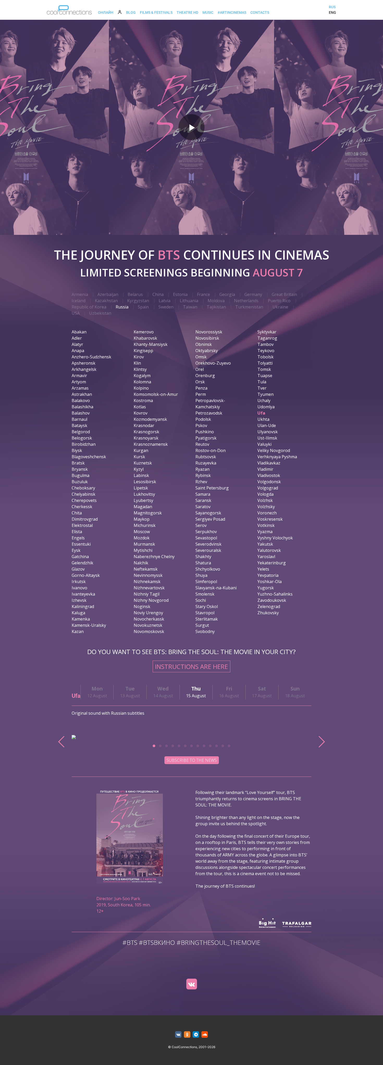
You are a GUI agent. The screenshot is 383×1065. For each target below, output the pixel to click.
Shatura (203, 563)
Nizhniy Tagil (146, 594)
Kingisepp (143, 350)
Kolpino (141, 388)
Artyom (79, 382)
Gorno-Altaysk (86, 575)
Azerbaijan (107, 294)
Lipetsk (141, 488)
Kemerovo (144, 332)
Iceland (78, 301)
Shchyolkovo (207, 569)
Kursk (139, 457)
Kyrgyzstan (138, 301)
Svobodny (205, 631)
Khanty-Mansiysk (151, 344)
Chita (77, 513)
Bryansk (80, 469)
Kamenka (81, 619)
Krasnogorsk (146, 432)
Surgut (202, 625)
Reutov (202, 444)
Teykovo (265, 350)
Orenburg (205, 375)
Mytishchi (143, 550)
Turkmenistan (249, 307)
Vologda (265, 494)
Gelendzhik (82, 563)
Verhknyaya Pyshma (277, 457)
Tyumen (265, 394)
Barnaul (79, 419)
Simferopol (206, 581)
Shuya (201, 575)
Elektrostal (82, 525)
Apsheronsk (83, 363)
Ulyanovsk (267, 432)
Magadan (143, 506)
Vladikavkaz (268, 463)
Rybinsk (203, 475)
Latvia (164, 301)
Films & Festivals (156, 12)
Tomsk (264, 369)
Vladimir (265, 469)
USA (76, 313)
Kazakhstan (106, 301)
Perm (200, 394)
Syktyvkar (266, 332)
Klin (137, 363)
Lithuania (189, 301)
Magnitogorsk (148, 513)
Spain (143, 307)
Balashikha (82, 407)
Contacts (259, 12)
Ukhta (263, 419)
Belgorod (81, 432)
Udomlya (266, 407)
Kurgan (141, 450)
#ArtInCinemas (232, 12)
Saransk (203, 500)
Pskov (201, 425)
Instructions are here (191, 666)
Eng (332, 12)
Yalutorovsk (269, 550)
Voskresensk (270, 519)
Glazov (78, 569)
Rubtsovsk (205, 457)
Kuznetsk (143, 463)
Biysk (77, 450)
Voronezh (267, 513)
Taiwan (190, 307)
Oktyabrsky (206, 350)
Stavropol (204, 613)
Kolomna (142, 382)
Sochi (200, 600)
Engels (78, 538)
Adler (77, 338)
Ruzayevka (205, 463)
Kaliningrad (83, 606)
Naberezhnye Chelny (154, 556)
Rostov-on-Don (210, 450)
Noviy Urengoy (148, 613)
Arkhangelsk (84, 369)
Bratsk (78, 463)
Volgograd (267, 488)
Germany (253, 294)
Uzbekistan (100, 313)
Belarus (135, 294)
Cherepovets (84, 500)
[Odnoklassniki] (187, 1034)
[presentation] (61, 741)
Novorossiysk (208, 332)
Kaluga (78, 613)
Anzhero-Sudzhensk (91, 357)
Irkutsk (79, 581)
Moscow (142, 531)
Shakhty (203, 556)
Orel (199, 369)
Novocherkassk (149, 619)
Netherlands (246, 301)
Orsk (200, 382)
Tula (261, 382)
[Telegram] (196, 1034)
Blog (131, 12)
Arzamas (80, 388)
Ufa (261, 413)
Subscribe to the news (191, 760)
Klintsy (140, 369)
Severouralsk (208, 550)
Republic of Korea (89, 307)
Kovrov (140, 413)
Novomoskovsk (149, 631)
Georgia (227, 294)
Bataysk (79, 425)
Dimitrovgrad (85, 519)
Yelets (263, 569)
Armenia (80, 294)
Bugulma (80, 475)
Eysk (76, 550)
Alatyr (77, 344)
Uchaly (263, 400)
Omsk (201, 357)
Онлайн (105, 12)
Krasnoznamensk (151, 444)
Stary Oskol (206, 606)
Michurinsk (145, 525)
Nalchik (141, 563)
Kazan (78, 631)
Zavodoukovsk (271, 600)
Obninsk (203, 344)
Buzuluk (80, 482)
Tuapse (264, 375)
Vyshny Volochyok (275, 538)
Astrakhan (82, 394)
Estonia (180, 294)
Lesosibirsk (145, 482)
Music (207, 12)
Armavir (79, 375)
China (158, 294)
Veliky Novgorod (273, 450)
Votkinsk (266, 525)
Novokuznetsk (148, 625)
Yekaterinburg (271, 563)
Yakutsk (265, 544)
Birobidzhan (84, 444)
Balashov (81, 413)
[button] (154, 745)
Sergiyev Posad (210, 519)
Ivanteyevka (83, 594)
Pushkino (204, 432)
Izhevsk (79, 600)
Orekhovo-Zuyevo (213, 363)
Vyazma (265, 531)
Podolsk (203, 419)
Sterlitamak (206, 619)
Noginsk (142, 606)
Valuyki (264, 444)
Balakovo (81, 400)
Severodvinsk (208, 544)
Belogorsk (82, 438)
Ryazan (202, 469)
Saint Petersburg (212, 488)
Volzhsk (265, 500)
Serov (201, 525)
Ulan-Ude (266, 425)
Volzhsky (266, 506)
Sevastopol (206, 538)
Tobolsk (265, 357)
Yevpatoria (268, 575)
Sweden (166, 307)
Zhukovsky (268, 613)
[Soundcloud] (204, 1034)
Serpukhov (206, 531)
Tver (262, 388)
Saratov (203, 506)
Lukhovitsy (144, 494)
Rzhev (201, 482)
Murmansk (144, 544)
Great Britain (284, 294)
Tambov (265, 344)
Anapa (78, 350)
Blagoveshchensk (89, 457)
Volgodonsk (269, 482)
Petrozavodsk (208, 413)
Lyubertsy (143, 500)
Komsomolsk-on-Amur (156, 394)
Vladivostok (268, 475)
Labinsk (141, 475)
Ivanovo (79, 588)
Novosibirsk (207, 338)
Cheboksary (83, 488)
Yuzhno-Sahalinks (275, 594)
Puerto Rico (279, 301)
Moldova (216, 301)
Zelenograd (268, 606)
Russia (122, 307)
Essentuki (81, 544)
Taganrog (267, 338)
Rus (332, 7)
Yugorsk (265, 588)
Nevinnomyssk (148, 575)
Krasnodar (144, 425)
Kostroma (143, 400)
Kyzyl (139, 469)
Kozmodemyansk (150, 419)
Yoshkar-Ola (269, 581)
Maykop (142, 519)
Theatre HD (187, 12)
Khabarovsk (145, 338)
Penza (201, 388)
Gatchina (80, 556)
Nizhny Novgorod (151, 600)
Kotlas (140, 407)
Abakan (79, 332)
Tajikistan (216, 307)
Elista (77, 531)
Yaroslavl (266, 556)
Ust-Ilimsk (267, 438)
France (203, 294)
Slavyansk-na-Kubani (216, 588)
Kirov (139, 357)
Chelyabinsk (83, 494)
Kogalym (142, 375)
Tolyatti (265, 363)
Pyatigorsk (206, 438)
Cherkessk (82, 506)
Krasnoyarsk (146, 438)
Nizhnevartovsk (149, 588)
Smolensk (204, 594)
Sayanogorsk (208, 513)
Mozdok (142, 538)
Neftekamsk (146, 569)
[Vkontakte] (191, 984)
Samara (202, 494)
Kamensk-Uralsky (89, 625)
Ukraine (280, 307)
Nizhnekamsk (147, 581)
